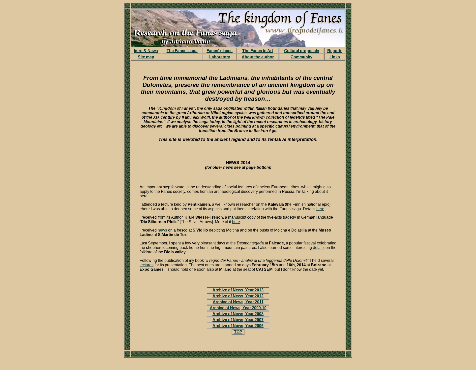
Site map (146, 57)
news (162, 230)
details (319, 247)
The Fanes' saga (182, 51)
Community (301, 57)
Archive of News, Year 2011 (238, 302)
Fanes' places (220, 51)
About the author (258, 57)
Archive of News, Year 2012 (238, 296)
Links (334, 57)
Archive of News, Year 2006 (238, 326)
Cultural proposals (301, 51)
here (320, 209)
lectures (146, 265)
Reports (334, 51)
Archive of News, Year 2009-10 (238, 308)
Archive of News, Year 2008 (238, 314)
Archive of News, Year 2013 (238, 290)
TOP (238, 332)
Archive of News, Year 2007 (238, 320)
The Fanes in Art (257, 51)
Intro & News (146, 51)
